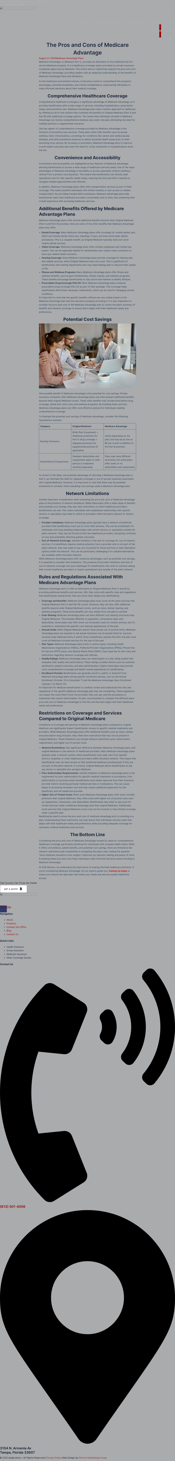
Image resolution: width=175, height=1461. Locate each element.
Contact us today (118, 871)
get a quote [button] (11, 888)
